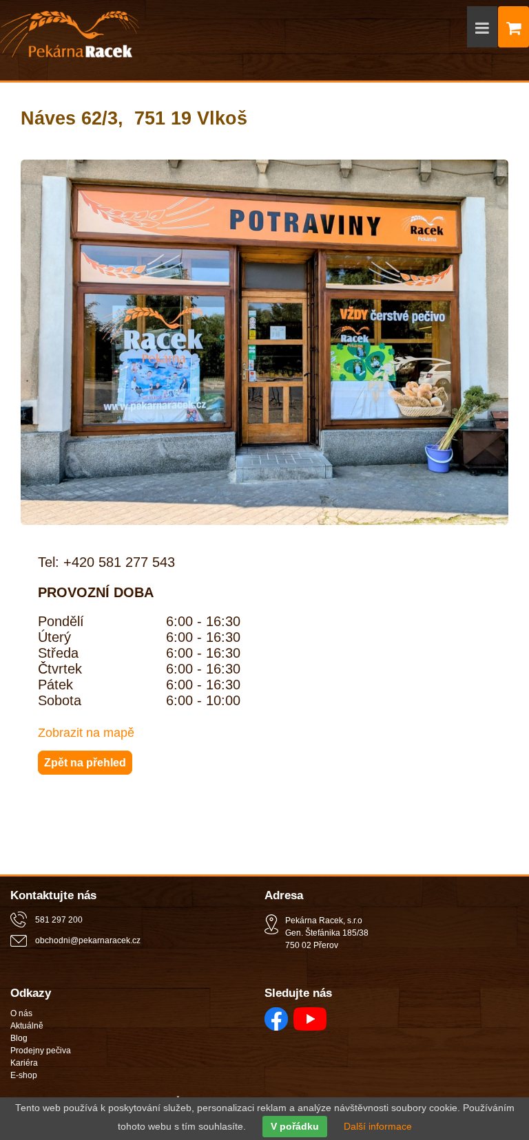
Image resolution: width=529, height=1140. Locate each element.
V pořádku (295, 1126)
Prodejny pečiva (40, 1050)
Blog (19, 1038)
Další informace (378, 1126)
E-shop (23, 1075)
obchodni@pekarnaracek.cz (88, 940)
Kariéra (24, 1063)
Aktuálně (26, 1026)
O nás (21, 1013)
